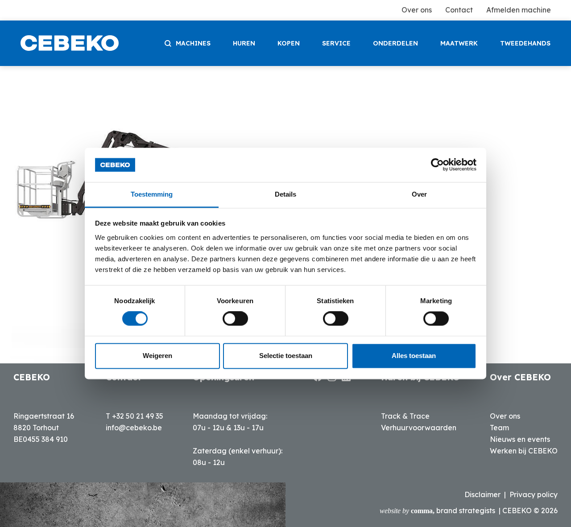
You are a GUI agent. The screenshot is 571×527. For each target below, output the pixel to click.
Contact (459, 9)
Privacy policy (533, 494)
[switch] (235, 319)
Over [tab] (419, 194)
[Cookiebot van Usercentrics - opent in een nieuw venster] (437, 165)
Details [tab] (285, 194)
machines (193, 43)
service (336, 43)
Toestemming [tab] (152, 194)
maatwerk (459, 43)
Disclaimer (482, 494)
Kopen (288, 43)
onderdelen (395, 43)
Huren (244, 43)
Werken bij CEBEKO (524, 450)
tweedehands (525, 43)
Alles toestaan (414, 355)
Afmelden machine (518, 9)
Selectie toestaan (285, 355)
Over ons (416, 9)
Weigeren (157, 355)
